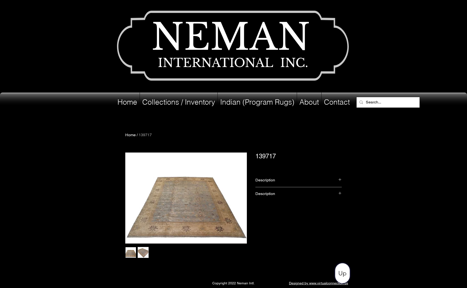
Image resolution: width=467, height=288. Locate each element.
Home (130, 135)
